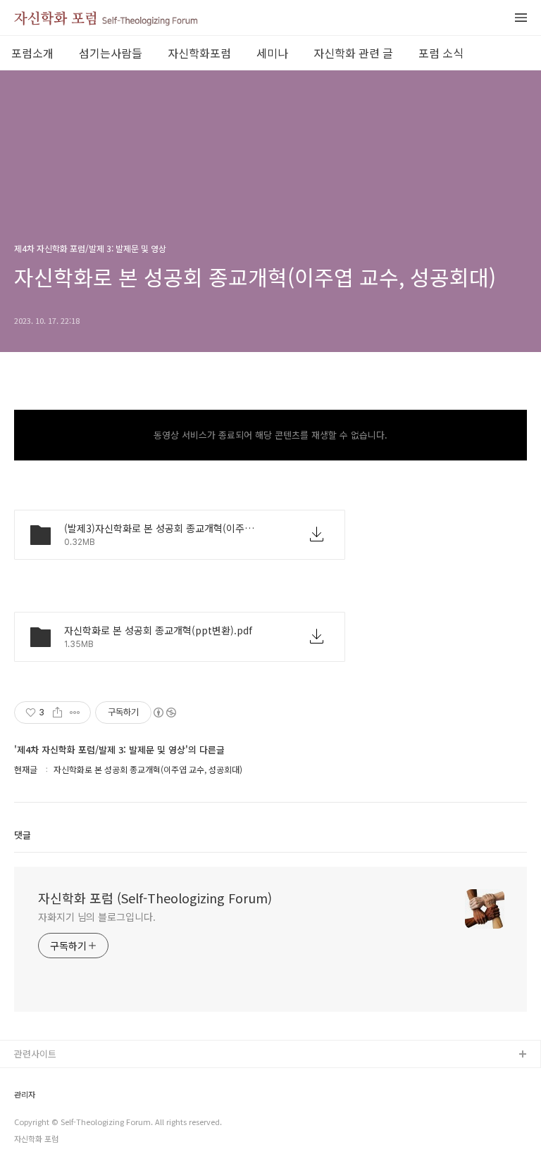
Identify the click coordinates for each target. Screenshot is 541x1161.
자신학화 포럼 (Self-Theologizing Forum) (155, 897)
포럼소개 (32, 52)
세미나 (272, 52)
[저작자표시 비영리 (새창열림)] (164, 712)
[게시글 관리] (75, 712)
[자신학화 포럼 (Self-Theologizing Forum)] (106, 24)
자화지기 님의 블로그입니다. (97, 917)
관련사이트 (35, 1053)
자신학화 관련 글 (353, 52)
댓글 (22, 834)
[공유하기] (57, 712)
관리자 (24, 1094)
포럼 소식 (441, 52)
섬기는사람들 (110, 52)
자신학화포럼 (199, 52)
